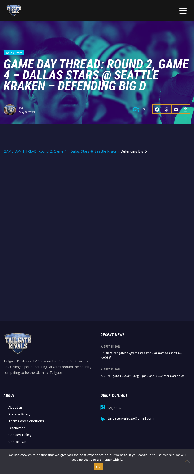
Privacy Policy (19, 414)
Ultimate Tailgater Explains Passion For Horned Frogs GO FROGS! (141, 355)
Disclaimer (16, 428)
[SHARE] (185, 109)
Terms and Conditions (26, 421)
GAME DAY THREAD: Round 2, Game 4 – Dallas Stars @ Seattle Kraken (61, 151)
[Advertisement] (97, 194)
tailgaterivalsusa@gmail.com (131, 418)
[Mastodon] (167, 109)
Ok (98, 467)
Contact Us (17, 441)
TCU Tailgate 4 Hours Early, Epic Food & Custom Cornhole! (142, 376)
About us (15, 407)
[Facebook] (157, 109)
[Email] (176, 109)
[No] (188, 461)
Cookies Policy (19, 435)
